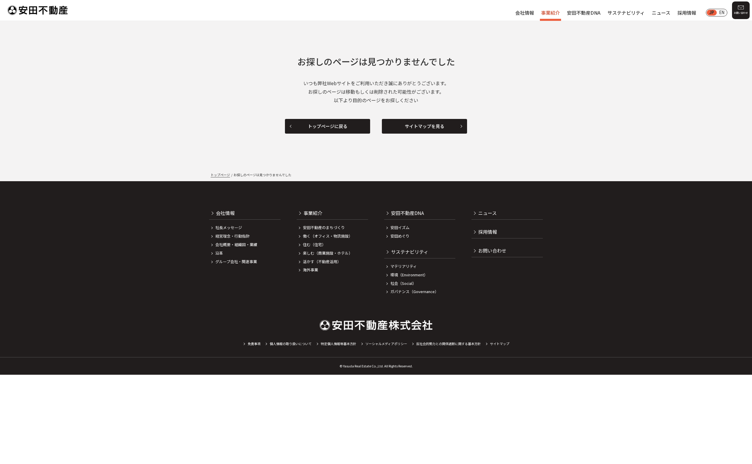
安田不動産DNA (583, 12)
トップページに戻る (328, 126)
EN (721, 12)
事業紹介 (550, 12)
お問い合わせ (741, 12)
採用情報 (686, 12)
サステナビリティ (626, 12)
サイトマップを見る (424, 126)
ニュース (661, 12)
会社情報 (524, 12)
